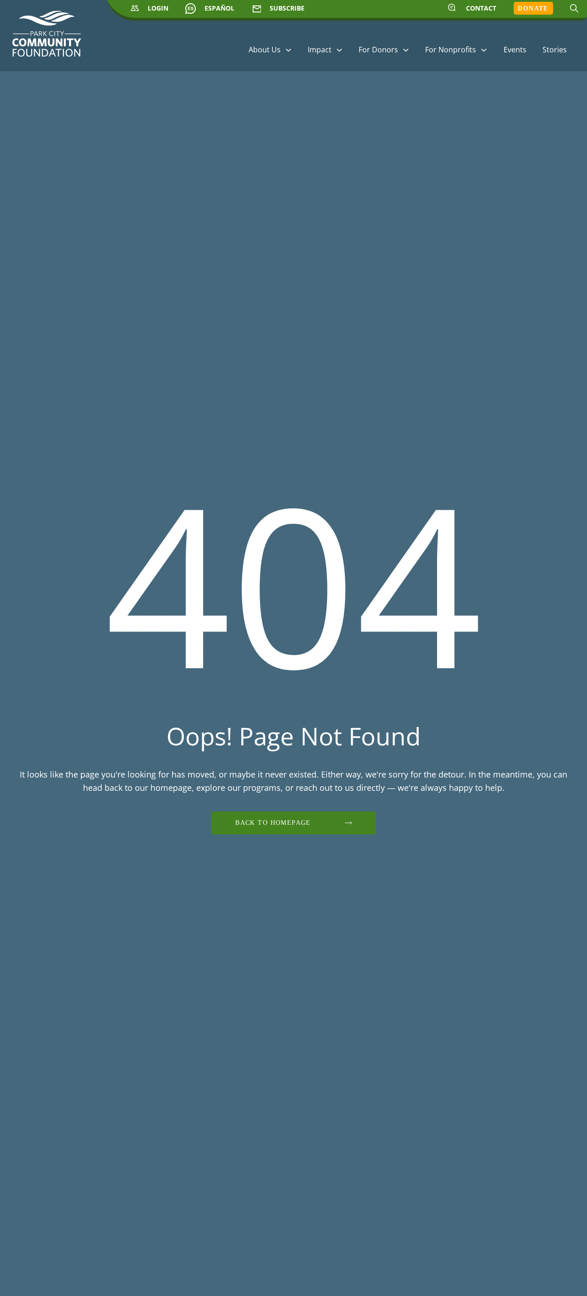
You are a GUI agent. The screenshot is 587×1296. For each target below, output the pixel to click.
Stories (555, 50)
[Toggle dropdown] (288, 50)
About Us (265, 50)
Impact (320, 50)
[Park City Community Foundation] (46, 37)
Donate (533, 8)
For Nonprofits (450, 50)
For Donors (378, 50)
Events (515, 50)
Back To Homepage (273, 822)
